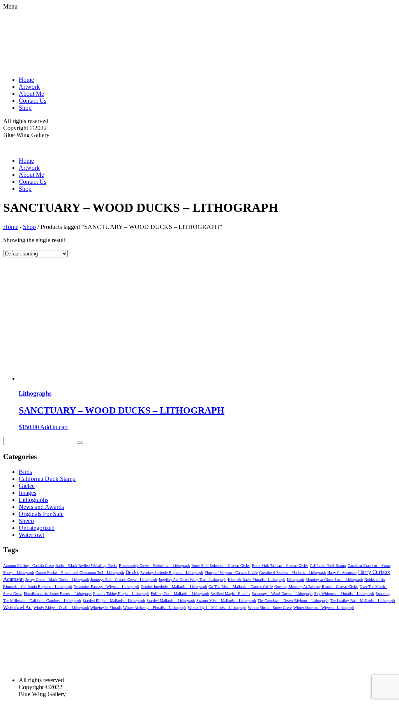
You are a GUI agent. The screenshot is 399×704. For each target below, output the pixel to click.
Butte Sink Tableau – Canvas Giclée (280, 565)
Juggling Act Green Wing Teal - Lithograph (192, 579)
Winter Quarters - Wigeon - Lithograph (323, 607)
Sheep (26, 520)
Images (27, 492)
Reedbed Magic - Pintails (230, 593)
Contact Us (32, 100)
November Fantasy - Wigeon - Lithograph (106, 586)
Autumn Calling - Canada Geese (28, 565)
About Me (31, 93)
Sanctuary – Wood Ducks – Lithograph (282, 593)
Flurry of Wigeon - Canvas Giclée (231, 572)
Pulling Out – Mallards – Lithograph (180, 593)
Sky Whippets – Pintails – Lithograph (344, 593)
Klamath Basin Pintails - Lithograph (256, 579)
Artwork (29, 86)
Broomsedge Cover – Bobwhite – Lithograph (154, 565)
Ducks (132, 572)
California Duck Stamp (47, 478)
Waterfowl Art (17, 607)
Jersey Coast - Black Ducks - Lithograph (57, 579)
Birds (25, 471)
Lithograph (295, 579)
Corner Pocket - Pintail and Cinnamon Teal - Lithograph (79, 572)
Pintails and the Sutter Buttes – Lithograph (58, 593)
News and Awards (41, 506)
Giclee (27, 485)
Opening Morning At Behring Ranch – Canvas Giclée (316, 586)
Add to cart (54, 427)
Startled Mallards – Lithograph (171, 600)
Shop (25, 107)
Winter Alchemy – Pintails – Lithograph (154, 607)
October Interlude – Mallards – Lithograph (174, 586)
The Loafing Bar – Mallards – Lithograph (362, 600)
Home (26, 79)
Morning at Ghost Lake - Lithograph (334, 579)
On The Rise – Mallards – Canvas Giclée (240, 586)
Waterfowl (31, 535)
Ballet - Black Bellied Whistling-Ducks (86, 565)
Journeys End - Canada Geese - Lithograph (123, 579)
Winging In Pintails (106, 607)
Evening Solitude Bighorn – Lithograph (171, 572)
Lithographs (33, 499)
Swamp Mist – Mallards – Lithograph (226, 600)
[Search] (80, 443)
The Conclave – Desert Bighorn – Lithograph (293, 600)
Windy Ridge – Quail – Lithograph (61, 607)
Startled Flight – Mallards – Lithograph (114, 600)
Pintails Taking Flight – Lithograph (121, 593)
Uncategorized (37, 527)
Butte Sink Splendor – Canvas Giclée (220, 565)
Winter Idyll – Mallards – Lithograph (217, 607)
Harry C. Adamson (342, 572)
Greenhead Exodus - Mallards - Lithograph (292, 572)
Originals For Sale (41, 513)
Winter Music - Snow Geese (270, 607)
